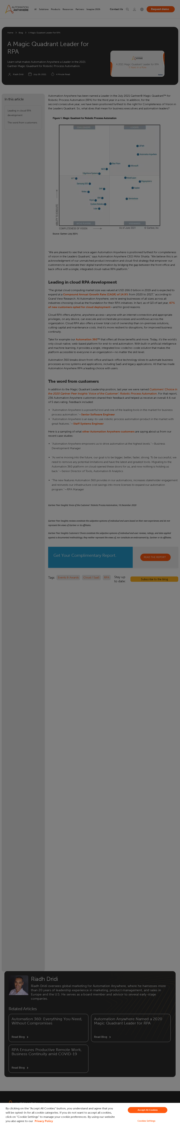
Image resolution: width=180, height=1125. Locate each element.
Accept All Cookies (148, 1110)
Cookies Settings (146, 1121)
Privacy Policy (44, 1121)
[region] (90, 1114)
